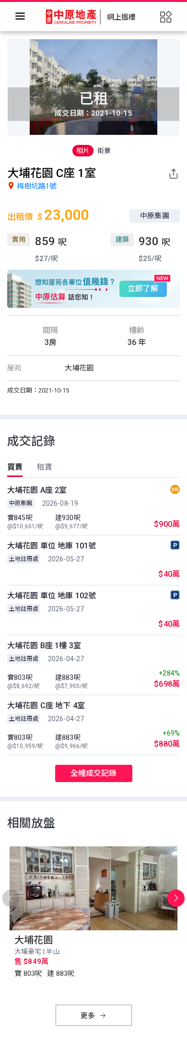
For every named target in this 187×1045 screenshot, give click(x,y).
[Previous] (11, 898)
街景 (104, 150)
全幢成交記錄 (93, 773)
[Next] (176, 898)
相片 (83, 150)
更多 (89, 1015)
